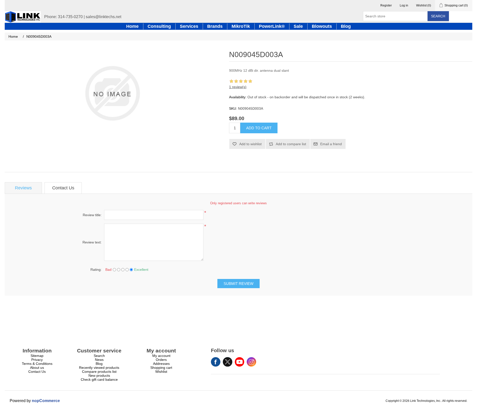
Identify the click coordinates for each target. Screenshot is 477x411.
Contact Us (63, 187)
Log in (404, 5)
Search (438, 16)
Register (386, 5)
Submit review (238, 283)
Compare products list (99, 372)
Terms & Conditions (37, 364)
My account (161, 356)
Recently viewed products (99, 368)
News (99, 360)
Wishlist (161, 372)
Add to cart (259, 128)
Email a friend (331, 144)
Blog (99, 364)
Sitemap (37, 356)
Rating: (96, 270)
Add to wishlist (250, 144)
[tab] (23, 188)
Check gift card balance (99, 379)
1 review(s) (237, 87)
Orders (161, 360)
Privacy (37, 360)
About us (37, 368)
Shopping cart (161, 368)
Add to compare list (291, 144)
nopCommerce (46, 401)
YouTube (239, 362)
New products (99, 375)
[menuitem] (37, 356)
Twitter (227, 362)
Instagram (251, 362)
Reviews (23, 187)
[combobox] (395, 16)
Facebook (215, 362)
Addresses (161, 364)
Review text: (92, 242)
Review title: (92, 215)
